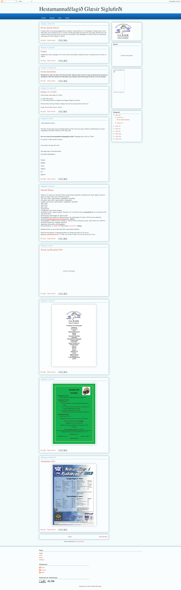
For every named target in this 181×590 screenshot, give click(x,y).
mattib (42, 572)
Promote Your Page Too (118, 92)
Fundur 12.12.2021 (49, 91)
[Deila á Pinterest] (66, 40)
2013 (117, 131)
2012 (117, 134)
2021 (117, 126)
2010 (117, 139)
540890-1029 (57, 226)
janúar (119, 123)
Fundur (44, 51)
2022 (117, 115)
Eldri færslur (103, 537)
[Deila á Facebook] (65, 40)
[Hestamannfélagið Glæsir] (119, 90)
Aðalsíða (43, 18)
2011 (117, 136)
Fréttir (41, 553)
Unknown (43, 570)
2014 (117, 128)
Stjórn (60, 18)
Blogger (99, 586)
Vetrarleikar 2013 (48, 461)
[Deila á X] (63, 40)
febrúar (119, 117)
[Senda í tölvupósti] (59, 40)
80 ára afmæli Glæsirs (50, 27)
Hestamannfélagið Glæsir (119, 69)
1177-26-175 (72, 226)
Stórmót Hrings (47, 190)
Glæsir (43, 567)
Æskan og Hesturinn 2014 (52, 249)
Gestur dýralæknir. (48, 71)
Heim (70, 537)
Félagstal (52, 18)
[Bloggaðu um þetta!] (61, 40)
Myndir (67, 18)
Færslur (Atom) (80, 541)
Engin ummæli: (51, 40)
